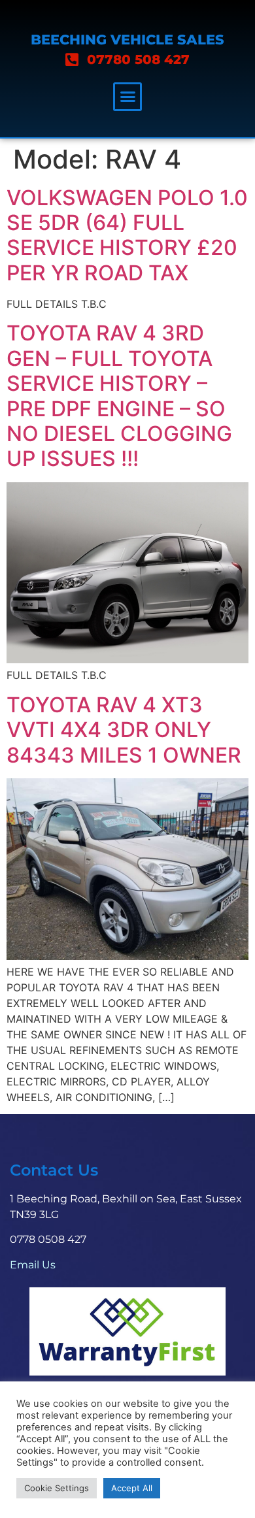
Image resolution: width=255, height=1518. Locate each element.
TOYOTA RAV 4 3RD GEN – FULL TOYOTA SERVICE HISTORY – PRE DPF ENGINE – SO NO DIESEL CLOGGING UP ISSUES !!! (119, 395)
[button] (127, 96)
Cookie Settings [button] (56, 1488)
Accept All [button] (131, 1488)
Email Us (33, 1265)
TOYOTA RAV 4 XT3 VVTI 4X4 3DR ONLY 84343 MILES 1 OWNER (124, 730)
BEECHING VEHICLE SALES (127, 39)
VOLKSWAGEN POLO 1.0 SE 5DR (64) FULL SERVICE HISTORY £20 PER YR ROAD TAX (127, 235)
